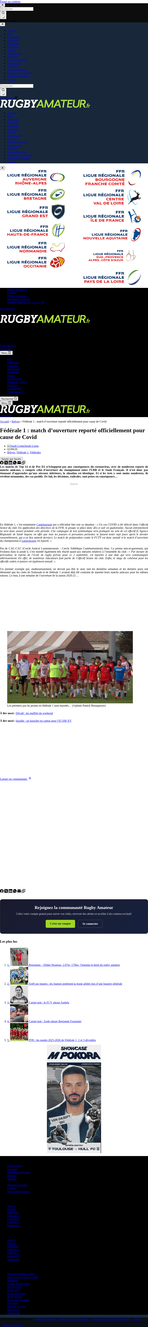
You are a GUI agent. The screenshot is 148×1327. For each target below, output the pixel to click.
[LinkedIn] (11, 463)
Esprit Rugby (14, 378)
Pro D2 (11, 1209)
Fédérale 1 (23, 452)
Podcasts (12, 385)
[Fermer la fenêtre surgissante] (2, 168)
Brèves (16, 421)
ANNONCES (8, 345)
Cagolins (12, 1169)
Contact (11, 292)
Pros (9, 359)
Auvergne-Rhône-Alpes (21, 1273)
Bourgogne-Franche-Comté (23, 1277)
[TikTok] (15, 313)
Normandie (13, 1313)
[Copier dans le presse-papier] (23, 463)
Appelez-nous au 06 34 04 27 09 (26, 302)
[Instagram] (11, 313)
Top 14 (11, 1206)
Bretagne (12, 1280)
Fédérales (12, 365)
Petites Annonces (17, 295)
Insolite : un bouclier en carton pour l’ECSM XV (44, 720)
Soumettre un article (18, 299)
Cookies (137, 1319)
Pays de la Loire (16, 1306)
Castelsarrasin (44, 524)
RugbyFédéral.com (18, 1191)
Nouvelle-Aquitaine (18, 1300)
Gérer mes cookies (12, 1325)
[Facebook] (2, 313)
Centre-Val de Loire (18, 1283)
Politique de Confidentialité (73, 1319)
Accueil (4, 421)
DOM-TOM (14, 1287)
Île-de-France (14, 1296)
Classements (14, 388)
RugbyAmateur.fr (17, 289)
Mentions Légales (17, 1185)
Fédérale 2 (13, 1219)
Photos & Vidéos (17, 382)
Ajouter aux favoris (11, 459)
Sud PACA (13, 1309)
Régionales (13, 369)
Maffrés (11, 1175)
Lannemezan (28, 540)
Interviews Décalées (18, 1172)
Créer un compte (60, 923)
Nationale (12, 1212)
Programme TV (16, 391)
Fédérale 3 (13, 1222)
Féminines (13, 372)
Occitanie (12, 1303)
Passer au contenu (10, 1)
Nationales (13, 362)
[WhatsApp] (15, 463)
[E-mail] (19, 463)
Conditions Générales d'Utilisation (110, 1319)
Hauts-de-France (16, 1293)
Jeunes (11, 375)
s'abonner (5, 349)
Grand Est (13, 1290)
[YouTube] (19, 313)
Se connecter (90, 923)
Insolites (12, 1178)
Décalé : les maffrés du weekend (34, 713)
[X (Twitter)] (6, 313)
